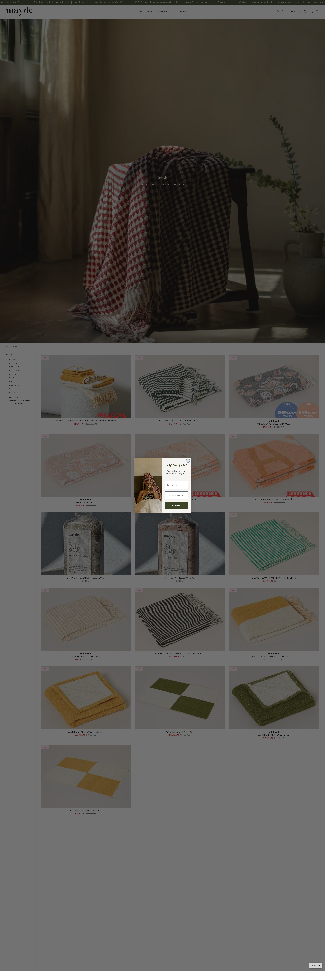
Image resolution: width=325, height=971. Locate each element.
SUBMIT (177, 505)
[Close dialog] (188, 461)
